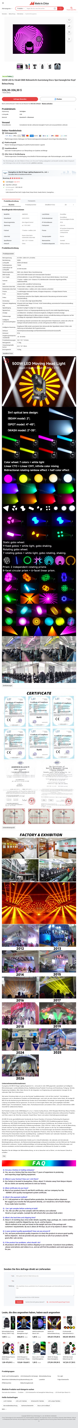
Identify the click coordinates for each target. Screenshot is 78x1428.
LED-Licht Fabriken (21, 1401)
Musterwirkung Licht (26, 1379)
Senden (19, 1302)
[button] (69, 204)
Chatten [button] (59, 99)
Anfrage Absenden (20, 99)
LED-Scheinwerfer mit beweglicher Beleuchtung (34, 1376)
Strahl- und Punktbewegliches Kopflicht (13, 1376)
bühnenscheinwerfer (27, 1405)
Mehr (3, 1409)
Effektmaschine (6, 1383)
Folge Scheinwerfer (63, 1379)
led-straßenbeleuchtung (10, 1405)
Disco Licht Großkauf (43, 1405)
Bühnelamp (20, 14)
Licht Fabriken (7, 1401)
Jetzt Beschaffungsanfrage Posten (58, 1302)
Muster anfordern (47, 103)
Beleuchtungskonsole (26, 1383)
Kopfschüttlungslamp (31, 14)
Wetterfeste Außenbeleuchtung (11, 1379)
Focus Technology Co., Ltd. (37, 1416)
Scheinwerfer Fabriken (37, 1401)
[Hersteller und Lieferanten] (39, 3)
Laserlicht (42, 1379)
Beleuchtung (12, 14)
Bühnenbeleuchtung (45, 1376)
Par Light (60, 1376)
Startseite (4, 14)
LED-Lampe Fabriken (54, 1401)
